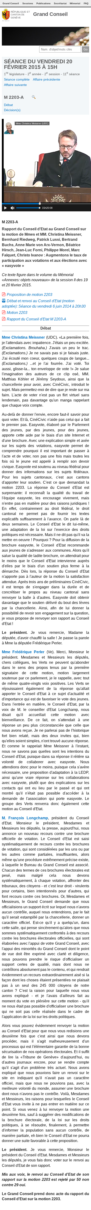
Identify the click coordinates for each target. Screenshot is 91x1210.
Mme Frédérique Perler (23, 652)
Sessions (27, 3)
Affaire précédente (46, 79)
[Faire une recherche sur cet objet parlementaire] (30, 95)
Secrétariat (60, 3)
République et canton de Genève (20, 15)
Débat (8, 105)
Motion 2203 (17, 313)
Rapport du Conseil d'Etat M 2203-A (36, 319)
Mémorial (75, 3)
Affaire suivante (15, 85)
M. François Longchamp (25, 818)
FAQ (86, 3)
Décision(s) (12, 110)
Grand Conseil (50, 14)
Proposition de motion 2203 (29, 295)
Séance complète (17, 79)
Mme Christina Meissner (23, 337)
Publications (43, 3)
